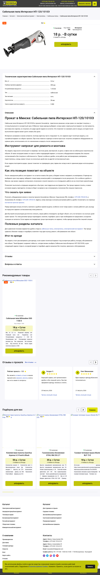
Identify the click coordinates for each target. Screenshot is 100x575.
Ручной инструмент (8, 521)
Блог (3, 552)
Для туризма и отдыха (50, 508)
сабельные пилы (47, 229)
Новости (5, 549)
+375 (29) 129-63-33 (67, 1)
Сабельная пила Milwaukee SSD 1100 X (19, 319)
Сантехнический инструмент (52, 518)
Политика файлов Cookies (38, 566)
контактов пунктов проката (14, 202)
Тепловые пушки (7, 514)
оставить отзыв (20, 375)
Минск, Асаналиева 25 (67, 3)
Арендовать (66, 44)
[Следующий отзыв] (96, 362)
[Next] (83, 410)
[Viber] (44, 555)
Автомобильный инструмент (52, 514)
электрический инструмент (73, 229)
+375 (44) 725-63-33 (48, 1)
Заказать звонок (84, 4)
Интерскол (78, 28)
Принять (90, 566)
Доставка (5, 542)
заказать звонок (22, 378)
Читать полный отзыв (49, 395)
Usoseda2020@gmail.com (55, 549)
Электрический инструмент (11, 508)
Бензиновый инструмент (10, 518)
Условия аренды (7, 546)
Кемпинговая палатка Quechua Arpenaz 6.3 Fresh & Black (19, 454)
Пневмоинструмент (49, 521)
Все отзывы (29, 362)
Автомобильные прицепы (51, 524)
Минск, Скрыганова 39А (48, 3)
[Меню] (94, 4)
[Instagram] (51, 555)
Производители (7, 539)
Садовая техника (48, 511)
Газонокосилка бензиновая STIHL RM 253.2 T (53, 454)
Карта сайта (6, 555)
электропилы (58, 229)
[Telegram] (47, 555)
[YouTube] (57, 555)
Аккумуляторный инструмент (12, 511)
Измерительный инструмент (11, 527)
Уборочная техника (8, 524)
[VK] (54, 555)
